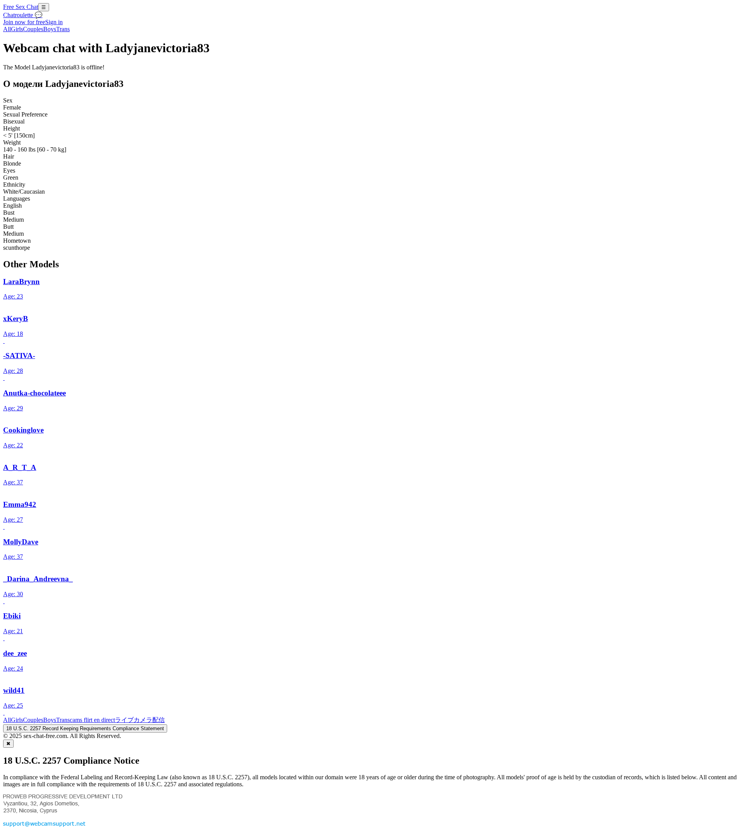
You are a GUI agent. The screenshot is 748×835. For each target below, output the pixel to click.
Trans (63, 29)
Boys (49, 29)
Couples (33, 29)
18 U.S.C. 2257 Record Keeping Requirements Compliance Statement (85, 728)
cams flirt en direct (92, 720)
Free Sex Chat (20, 7)
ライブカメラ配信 (140, 720)
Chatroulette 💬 (22, 15)
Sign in (54, 22)
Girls (17, 29)
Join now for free (24, 22)
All (7, 29)
